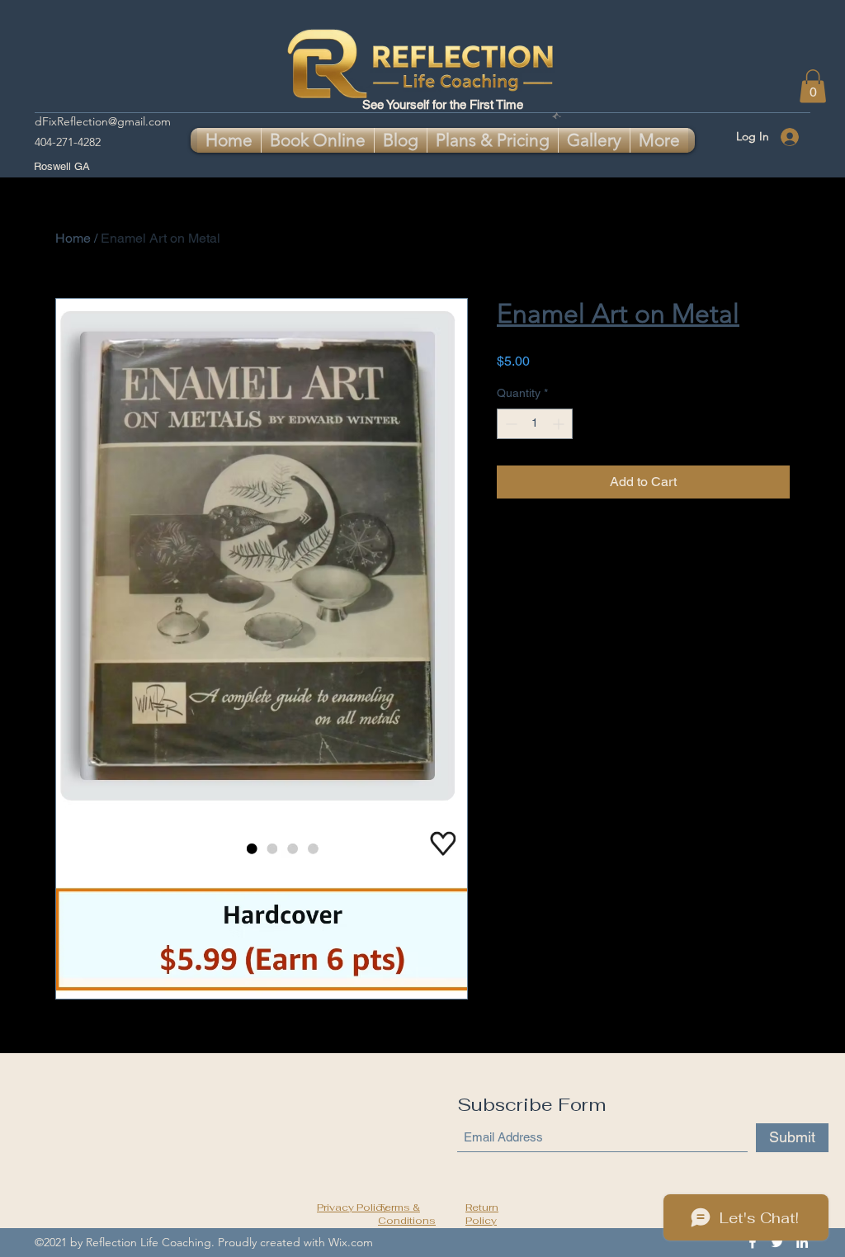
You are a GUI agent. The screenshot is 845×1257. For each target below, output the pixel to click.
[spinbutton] (535, 423)
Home (73, 238)
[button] (813, 86)
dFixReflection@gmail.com (103, 121)
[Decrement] (509, 423)
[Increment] (560, 423)
